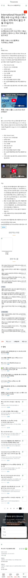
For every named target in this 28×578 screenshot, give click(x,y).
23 (14, 508)
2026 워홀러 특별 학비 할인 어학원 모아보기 (12, 357)
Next (2, 224)
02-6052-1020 (4, 561)
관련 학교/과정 (14, 233)
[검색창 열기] (25, 5)
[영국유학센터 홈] (14, 1)
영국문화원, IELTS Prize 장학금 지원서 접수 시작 (15, 224)
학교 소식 (8, 341)
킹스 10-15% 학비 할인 (6, 431)
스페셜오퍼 (16, 341)
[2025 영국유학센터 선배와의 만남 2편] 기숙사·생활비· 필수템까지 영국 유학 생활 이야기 (13, 293)
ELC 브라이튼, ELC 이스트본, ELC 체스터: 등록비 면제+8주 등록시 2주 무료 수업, (13, 331)
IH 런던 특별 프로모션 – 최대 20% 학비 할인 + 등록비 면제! (13, 277)
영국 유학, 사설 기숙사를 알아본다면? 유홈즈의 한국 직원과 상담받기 (14, 289)
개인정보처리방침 (10, 548)
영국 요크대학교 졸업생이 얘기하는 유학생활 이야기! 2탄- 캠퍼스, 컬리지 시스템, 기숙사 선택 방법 (14, 302)
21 (7, 508)
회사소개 (3, 548)
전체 (2, 341)
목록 (4, 227)
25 (20, 508)
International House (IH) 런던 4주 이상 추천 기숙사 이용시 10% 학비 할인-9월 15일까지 (10, 453)
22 (10, 508)
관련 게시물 (14, 259)
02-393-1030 (4, 569)
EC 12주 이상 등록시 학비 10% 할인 (9, 411)
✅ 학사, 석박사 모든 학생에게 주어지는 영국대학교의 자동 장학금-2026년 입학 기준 (14, 368)
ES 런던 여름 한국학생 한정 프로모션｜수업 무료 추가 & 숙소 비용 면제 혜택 (14, 318)
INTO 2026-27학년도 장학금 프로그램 (10, 381)
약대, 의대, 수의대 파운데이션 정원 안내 (11, 363)
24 (17, 508)
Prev (2, 219)
